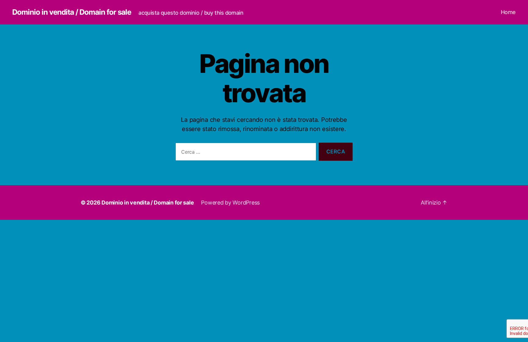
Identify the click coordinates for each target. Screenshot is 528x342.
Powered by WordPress (230, 202)
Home (508, 12)
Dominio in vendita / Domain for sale (71, 12)
